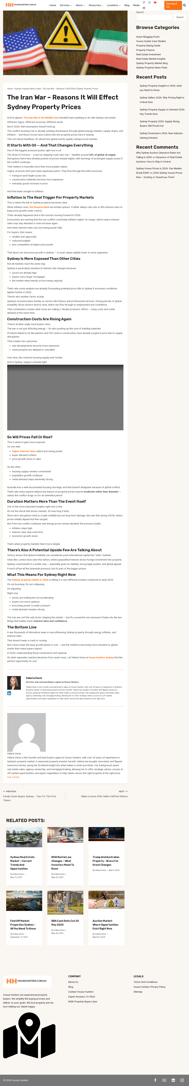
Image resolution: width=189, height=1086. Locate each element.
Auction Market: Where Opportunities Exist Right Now (105, 924)
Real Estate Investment (148, 54)
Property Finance (145, 50)
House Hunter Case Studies (151, 41)
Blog (126, 5)
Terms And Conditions (145, 981)
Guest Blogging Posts (148, 36)
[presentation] (24, 839)
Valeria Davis (18, 874)
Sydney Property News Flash (151, 67)
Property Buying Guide (148, 45)
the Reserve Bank (39, 207)
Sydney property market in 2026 (30, 579)
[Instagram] (149, 2)
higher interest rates (23, 451)
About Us (73, 981)
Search (140, 12)
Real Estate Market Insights (151, 58)
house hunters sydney (101, 657)
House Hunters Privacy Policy (149, 986)
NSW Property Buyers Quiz (82, 1001)
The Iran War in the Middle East (40, 117)
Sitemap (138, 991)
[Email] (143, 8)
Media (136, 5)
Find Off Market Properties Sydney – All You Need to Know (23, 924)
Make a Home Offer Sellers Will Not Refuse (104, 794)
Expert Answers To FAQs (81, 996)
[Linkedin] (173, 1080)
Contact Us (171, 5)
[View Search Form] (184, 5)
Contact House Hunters (81, 991)
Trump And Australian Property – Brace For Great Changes (106, 861)
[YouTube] (155, 2)
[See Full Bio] (21, 777)
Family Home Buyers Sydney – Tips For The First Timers (29, 796)
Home (52, 5)
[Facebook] (143, 2)
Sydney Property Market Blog (152, 63)
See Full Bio (13, 777)
